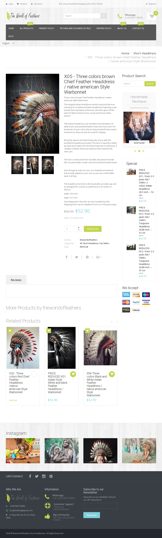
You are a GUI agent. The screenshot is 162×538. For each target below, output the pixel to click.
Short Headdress (144, 53)
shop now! (139, 143)
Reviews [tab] (16, 280)
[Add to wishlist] (10, 330)
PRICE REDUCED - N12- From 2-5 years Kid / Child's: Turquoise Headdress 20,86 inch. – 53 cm (146, 220)
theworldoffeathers (88, 240)
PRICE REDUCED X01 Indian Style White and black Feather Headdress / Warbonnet (57, 383)
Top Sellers (104, 243)
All (81, 243)
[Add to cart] (73, 374)
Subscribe (92, 515)
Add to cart (92, 229)
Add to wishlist (74, 217)
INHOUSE (84, 246)
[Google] (98, 257)
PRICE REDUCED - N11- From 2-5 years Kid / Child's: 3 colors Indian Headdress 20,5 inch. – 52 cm (146, 182)
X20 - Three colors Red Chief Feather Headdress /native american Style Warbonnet (19, 383)
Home (125, 53)
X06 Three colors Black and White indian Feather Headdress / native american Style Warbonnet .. (97, 384)
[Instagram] (44, 476)
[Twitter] (76, 257)
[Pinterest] (51, 476)
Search (150, 83)
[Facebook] (66, 257)
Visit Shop (23, 450)
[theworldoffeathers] (23, 15)
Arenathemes (39, 533)
